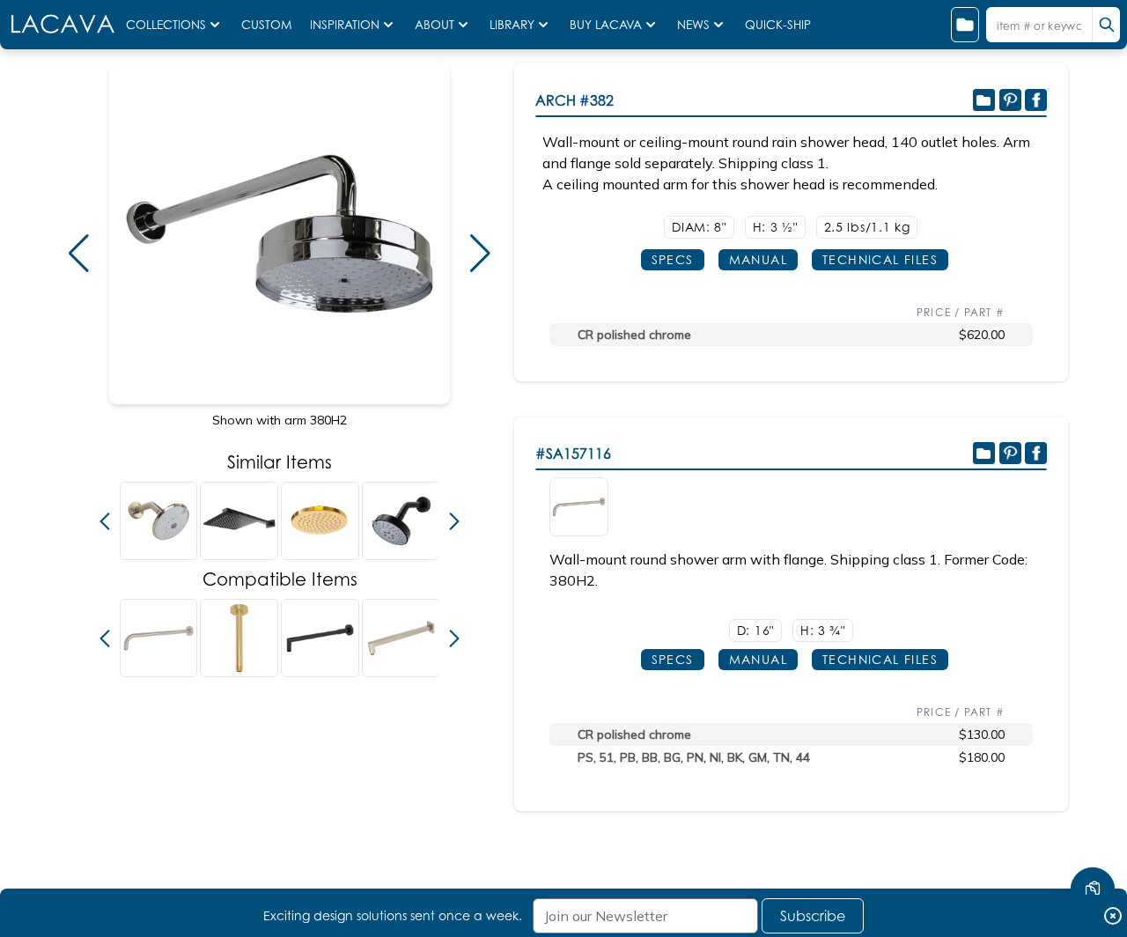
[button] (78, 253)
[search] (1106, 24)
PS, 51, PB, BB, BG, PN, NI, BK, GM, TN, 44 (694, 757)
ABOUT (434, 25)
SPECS (673, 259)
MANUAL (758, 259)
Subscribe (812, 916)
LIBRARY (512, 25)
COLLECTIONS (166, 25)
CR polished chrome (634, 335)
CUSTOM (268, 25)
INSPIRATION (344, 25)
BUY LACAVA (606, 25)
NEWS (693, 25)
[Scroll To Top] (1093, 837)
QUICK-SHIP (778, 25)
